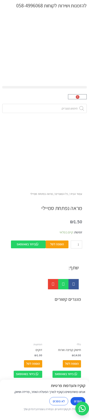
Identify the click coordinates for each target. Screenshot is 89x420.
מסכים (78, 401)
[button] (44, 87)
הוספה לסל (57, 244)
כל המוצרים (61, 194)
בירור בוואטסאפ (26, 244)
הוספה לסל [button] (72, 364)
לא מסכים (59, 401)
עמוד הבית (76, 194)
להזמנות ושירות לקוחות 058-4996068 (51, 5)
